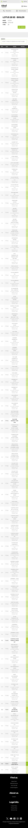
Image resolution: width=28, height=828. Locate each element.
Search (3, 39)
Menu (25, 6)
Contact (14, 796)
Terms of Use (14, 810)
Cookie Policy (14, 805)
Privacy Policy (14, 808)
